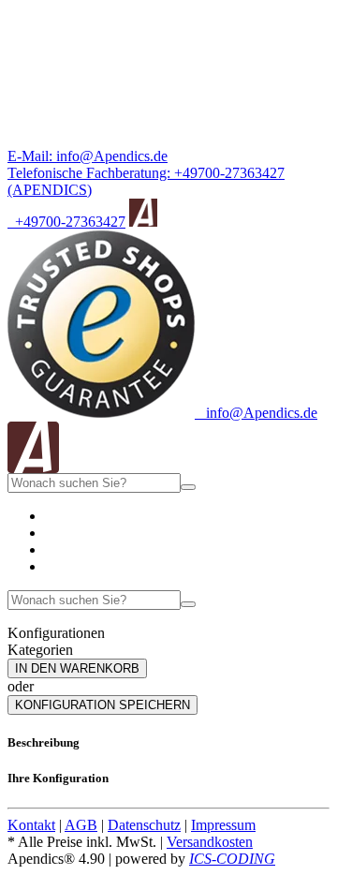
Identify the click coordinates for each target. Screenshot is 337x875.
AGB (81, 825)
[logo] (33, 468)
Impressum (223, 825)
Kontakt (31, 825)
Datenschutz (144, 825)
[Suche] (188, 487)
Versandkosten (210, 842)
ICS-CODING (232, 859)
